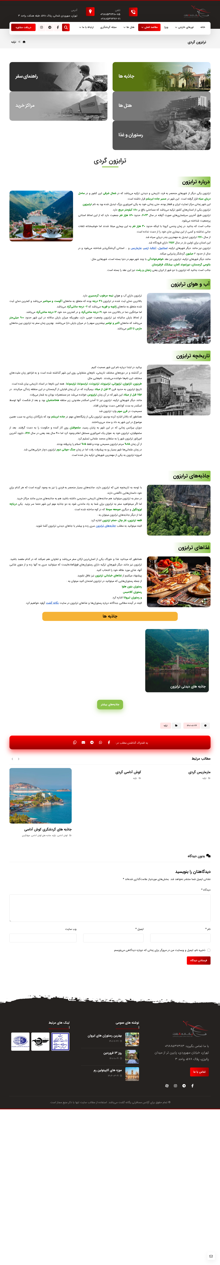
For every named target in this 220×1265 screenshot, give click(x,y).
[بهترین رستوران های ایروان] (132, 1039)
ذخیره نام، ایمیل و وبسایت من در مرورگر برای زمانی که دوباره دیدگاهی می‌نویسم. (159, 950)
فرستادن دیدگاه (198, 960)
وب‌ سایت (70, 929)
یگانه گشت (124, 1102)
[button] (58, 27)
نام (208, 929)
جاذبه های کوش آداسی (41, 835)
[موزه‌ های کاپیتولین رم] (132, 1074)
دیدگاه (206, 890)
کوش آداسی (62, 835)
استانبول (162, 248)
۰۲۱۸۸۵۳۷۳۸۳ (174, 1046)
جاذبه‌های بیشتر (110, 704)
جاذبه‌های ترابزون (106, 526)
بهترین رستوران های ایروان (105, 1035)
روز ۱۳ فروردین (112, 1053)
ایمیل (139, 929)
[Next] (12, 759)
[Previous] (18, 759)
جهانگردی (26, 835)
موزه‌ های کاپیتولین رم (108, 1070)
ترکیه (166, 725)
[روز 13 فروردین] (132, 1057)
